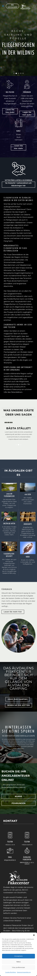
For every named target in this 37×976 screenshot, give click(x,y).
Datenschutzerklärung (24, 972)
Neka (18, 962)
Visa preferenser (18, 967)
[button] (34, 935)
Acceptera (18, 956)
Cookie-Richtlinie (10, 972)
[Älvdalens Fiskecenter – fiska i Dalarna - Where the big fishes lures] (25, 6)
